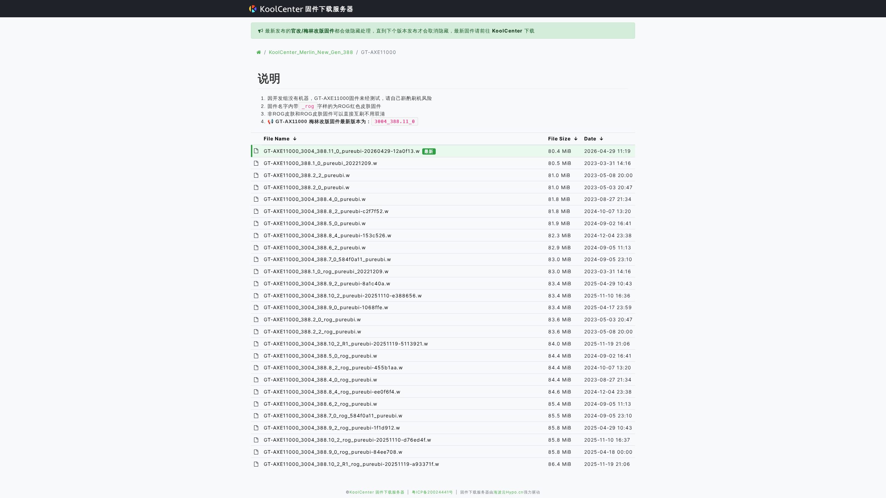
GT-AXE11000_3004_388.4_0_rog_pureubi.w (320, 379)
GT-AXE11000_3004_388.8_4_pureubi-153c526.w (327, 235)
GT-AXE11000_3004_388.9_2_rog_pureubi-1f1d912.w (332, 428)
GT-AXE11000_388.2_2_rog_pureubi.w (312, 331)
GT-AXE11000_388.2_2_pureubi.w (307, 175)
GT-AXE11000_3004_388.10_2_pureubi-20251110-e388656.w (343, 295)
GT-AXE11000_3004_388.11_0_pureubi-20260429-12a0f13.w (348, 151)
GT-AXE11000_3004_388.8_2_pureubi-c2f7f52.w (326, 211)
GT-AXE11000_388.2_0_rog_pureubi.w (312, 319)
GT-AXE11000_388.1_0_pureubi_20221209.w (320, 163)
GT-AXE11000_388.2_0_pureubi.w (307, 187)
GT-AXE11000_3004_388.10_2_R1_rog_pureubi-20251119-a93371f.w (351, 464)
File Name (277, 138)
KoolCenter (507, 31)
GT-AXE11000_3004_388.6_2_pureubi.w (315, 247)
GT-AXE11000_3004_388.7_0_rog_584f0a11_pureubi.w (333, 415)
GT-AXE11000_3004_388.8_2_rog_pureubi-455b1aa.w (333, 367)
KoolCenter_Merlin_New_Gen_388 (311, 52)
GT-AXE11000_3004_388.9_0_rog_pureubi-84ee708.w (333, 452)
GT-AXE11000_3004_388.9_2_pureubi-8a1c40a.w (327, 283)
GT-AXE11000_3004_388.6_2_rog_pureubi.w (320, 404)
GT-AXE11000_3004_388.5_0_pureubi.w (315, 223)
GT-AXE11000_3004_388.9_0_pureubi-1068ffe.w (326, 307)
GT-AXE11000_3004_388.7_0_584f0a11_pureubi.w (327, 259)
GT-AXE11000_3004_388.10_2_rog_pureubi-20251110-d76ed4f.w (347, 440)
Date (590, 138)
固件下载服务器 (328, 8)
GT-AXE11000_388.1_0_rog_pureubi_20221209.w (326, 271)
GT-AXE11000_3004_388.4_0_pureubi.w (315, 199)
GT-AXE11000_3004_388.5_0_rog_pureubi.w (320, 356)
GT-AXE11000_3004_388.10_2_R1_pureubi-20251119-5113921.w (346, 344)
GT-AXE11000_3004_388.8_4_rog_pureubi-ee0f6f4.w (332, 392)
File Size (559, 138)
